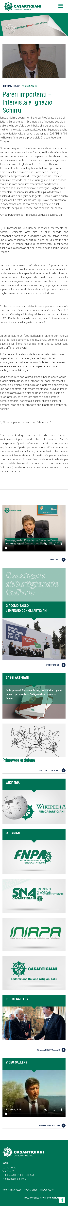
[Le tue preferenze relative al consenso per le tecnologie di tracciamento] (62, 1200)
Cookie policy (30, 1190)
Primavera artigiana (18, 760)
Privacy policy (47, 1190)
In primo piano (11, 85)
